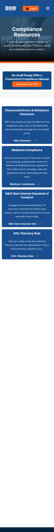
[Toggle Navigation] (47, 8)
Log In (32, 8)
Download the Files (27, 84)
